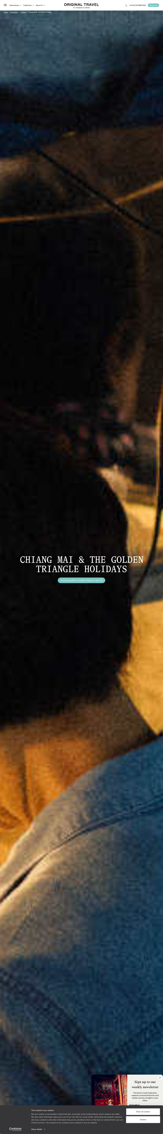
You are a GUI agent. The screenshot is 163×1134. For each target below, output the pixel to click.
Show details (36, 1129)
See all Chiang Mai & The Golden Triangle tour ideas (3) (81, 580)
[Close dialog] (160, 1078)
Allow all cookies (143, 1112)
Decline (143, 1119)
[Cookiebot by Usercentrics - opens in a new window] (15, 1129)
